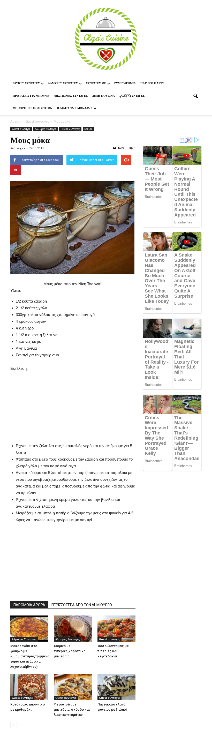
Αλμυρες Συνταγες (63, 83)
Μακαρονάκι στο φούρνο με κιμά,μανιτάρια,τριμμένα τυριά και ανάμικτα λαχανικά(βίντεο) (29, 656)
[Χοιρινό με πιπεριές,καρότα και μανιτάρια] (73, 628)
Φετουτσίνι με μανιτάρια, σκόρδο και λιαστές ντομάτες (72, 709)
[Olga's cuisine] (106, 39)
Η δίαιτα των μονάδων (75, 108)
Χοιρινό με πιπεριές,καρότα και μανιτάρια (70, 651)
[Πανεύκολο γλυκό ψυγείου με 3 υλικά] (116, 687)
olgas (21, 148)
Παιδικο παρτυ (152, 83)
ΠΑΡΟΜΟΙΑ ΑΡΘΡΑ (29, 605)
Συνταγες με (96, 83)
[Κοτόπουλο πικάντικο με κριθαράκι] (29, 687)
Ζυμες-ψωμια (125, 83)
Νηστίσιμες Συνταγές (71, 96)
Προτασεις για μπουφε (31, 96)
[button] (195, 96)
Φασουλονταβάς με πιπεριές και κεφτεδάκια (112, 651)
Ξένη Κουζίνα (103, 96)
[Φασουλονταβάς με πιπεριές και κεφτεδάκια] (116, 628)
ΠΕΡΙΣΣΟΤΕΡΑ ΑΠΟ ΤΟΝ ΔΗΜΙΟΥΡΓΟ (81, 605)
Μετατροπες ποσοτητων (32, 108)
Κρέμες (88, 129)
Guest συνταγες (132, 96)
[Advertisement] (73, 404)
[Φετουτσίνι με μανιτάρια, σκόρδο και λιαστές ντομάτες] (73, 687)
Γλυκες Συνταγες (26, 83)
